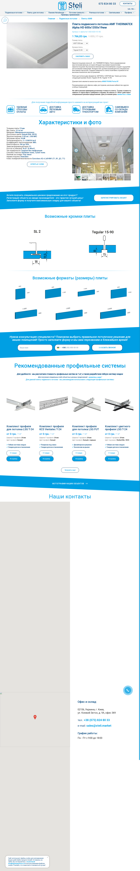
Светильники (114, 13)
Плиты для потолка (35, 13)
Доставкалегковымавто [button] (55, 109)
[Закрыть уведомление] (47, 857)
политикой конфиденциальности (21, 862)
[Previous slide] (76, 150)
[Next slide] (129, 150)
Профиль (129, 13)
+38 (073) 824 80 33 (97, 720)
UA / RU (131, 9)
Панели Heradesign (56, 13)
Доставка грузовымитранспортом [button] (90, 109)
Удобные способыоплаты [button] (22, 109)
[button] (37, 164)
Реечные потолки (97, 13)
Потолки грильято (77, 13)
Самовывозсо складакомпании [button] (122, 109)
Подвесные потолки (14, 13)
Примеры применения (70, 15)
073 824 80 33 (107, 3)
